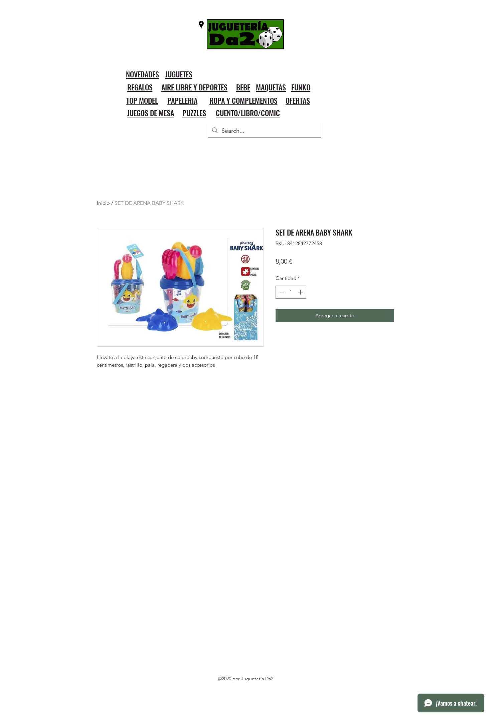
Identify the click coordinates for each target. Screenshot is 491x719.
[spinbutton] (291, 292)
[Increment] (301, 292)
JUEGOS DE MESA (150, 112)
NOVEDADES (142, 74)
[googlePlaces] (201, 24)
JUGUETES (178, 74)
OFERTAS (298, 100)
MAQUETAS (271, 87)
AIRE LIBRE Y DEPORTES (194, 87)
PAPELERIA (182, 100)
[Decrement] (281, 292)
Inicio (103, 203)
